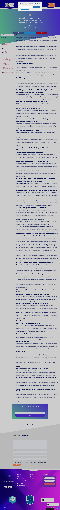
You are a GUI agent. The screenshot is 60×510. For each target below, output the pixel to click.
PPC (3, 47)
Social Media (5, 49)
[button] (18, 33)
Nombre (14, 450)
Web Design (5, 53)
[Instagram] (54, 1)
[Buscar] (15, 35)
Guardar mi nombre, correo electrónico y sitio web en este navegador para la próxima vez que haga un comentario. (30, 462)
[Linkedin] (53, 1)
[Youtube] (52, 1)
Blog (3, 40)
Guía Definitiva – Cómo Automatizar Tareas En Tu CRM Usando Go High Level (8, 66)
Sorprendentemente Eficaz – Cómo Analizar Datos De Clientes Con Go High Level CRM (9, 62)
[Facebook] (50, 1)
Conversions (5, 41)
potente (20, 401)
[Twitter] (51, 1)
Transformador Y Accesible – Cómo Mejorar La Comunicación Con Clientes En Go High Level (9, 70)
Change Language (36, 6)
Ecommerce (5, 44)
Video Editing (5, 52)
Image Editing (5, 45)
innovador (17, 401)
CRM (15, 401)
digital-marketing (5, 43)
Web (13, 457)
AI (3, 39)
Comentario (15, 439)
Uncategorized (5, 51)
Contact (46, 3)
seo (3, 48)
